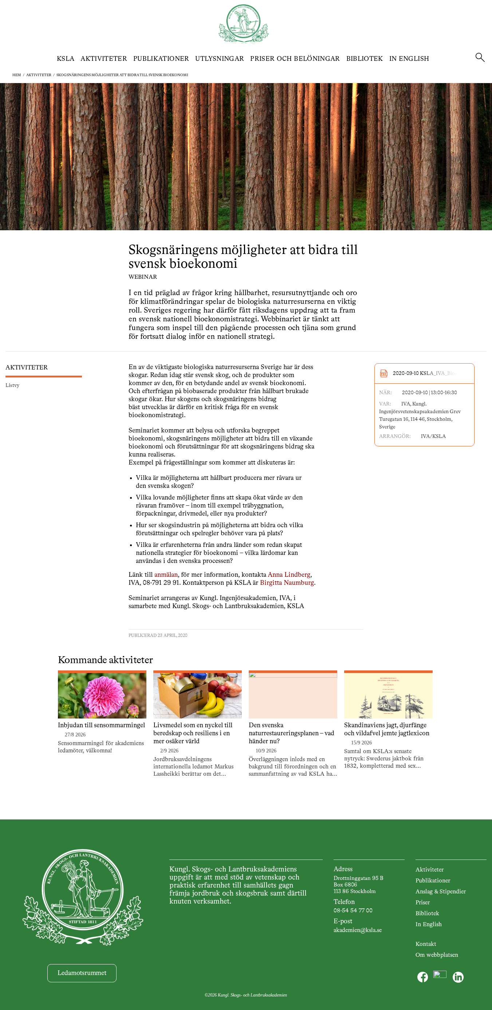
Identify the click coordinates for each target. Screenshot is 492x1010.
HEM (16, 75)
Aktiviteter (103, 59)
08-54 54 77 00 (353, 911)
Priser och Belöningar (295, 59)
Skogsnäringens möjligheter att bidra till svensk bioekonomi (122, 75)
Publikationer (161, 59)
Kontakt (426, 944)
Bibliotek (364, 59)
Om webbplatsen (437, 955)
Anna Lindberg (289, 575)
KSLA (65, 59)
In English (409, 59)
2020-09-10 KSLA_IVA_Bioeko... (430, 373)
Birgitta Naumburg (287, 583)
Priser (423, 903)
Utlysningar (219, 59)
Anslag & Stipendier (441, 892)
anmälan (166, 575)
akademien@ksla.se (358, 930)
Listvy (12, 385)
